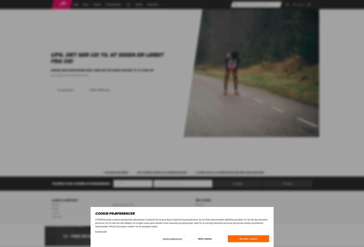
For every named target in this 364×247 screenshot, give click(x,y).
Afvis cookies (205, 238)
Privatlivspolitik (101, 231)
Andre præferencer (172, 238)
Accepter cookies (248, 238)
